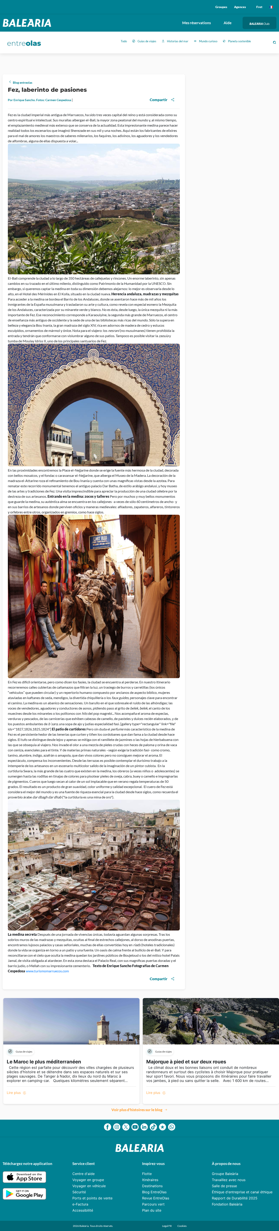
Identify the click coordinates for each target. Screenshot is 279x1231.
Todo (124, 41)
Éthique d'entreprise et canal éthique (242, 1192)
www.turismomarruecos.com (47, 971)
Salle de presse (224, 1186)
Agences (240, 7)
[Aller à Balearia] (28, 23)
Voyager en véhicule (89, 1186)
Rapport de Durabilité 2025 (234, 1198)
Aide (227, 22)
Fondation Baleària (227, 1204)
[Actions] (271, 7)
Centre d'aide (83, 1174)
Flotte (147, 1174)
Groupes (221, 7)
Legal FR (167, 1226)
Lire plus (14, 1092)
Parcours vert (153, 1204)
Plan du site (151, 1210)
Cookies (182, 1226)
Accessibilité (82, 1210)
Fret (259, 7)
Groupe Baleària (225, 1174)
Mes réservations (196, 22)
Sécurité (79, 1192)
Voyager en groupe (88, 1180)
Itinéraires (150, 1180)
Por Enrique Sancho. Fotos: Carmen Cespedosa (40, 100)
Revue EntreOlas (155, 1198)
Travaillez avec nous (228, 1180)
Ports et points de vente (92, 1198)
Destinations (152, 1186)
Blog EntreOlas (154, 1192)
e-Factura (80, 1204)
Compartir (158, 99)
